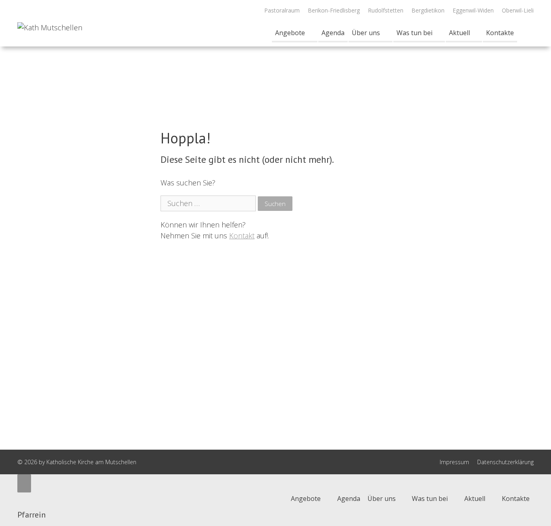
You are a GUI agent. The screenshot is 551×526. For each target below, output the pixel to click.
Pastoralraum (282, 10)
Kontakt (242, 235)
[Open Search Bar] (525, 33)
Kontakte (500, 32)
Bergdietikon (428, 10)
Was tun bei (414, 32)
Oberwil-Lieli (518, 10)
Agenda (332, 32)
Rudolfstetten (385, 10)
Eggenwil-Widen (473, 10)
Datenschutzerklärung (505, 462)
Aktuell (459, 32)
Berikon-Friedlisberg (334, 10)
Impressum (454, 462)
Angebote (290, 32)
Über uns (366, 32)
